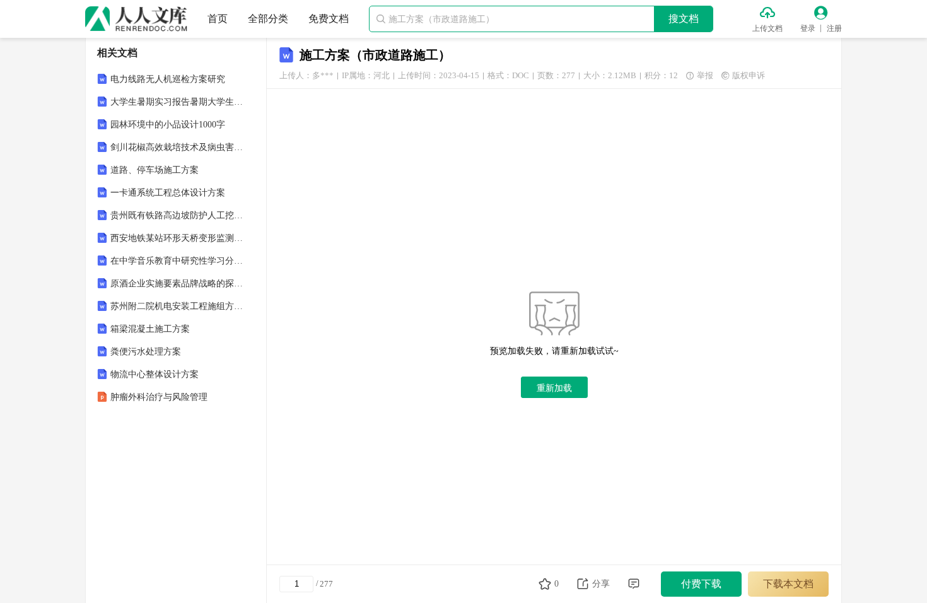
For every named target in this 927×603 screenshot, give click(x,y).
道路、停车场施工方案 (154, 170)
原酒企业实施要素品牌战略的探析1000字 (177, 283)
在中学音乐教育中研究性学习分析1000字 (177, 261)
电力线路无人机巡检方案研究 (167, 79)
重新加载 (554, 388)
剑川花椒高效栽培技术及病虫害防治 (177, 147)
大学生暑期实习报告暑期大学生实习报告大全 (177, 102)
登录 (807, 28)
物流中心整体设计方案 (154, 374)
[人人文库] (136, 19)
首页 (217, 18)
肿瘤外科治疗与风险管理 (158, 397)
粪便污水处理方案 (145, 351)
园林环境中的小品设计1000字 (167, 124)
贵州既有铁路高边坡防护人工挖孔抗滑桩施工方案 (177, 215)
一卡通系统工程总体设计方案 (167, 192)
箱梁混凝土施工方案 (150, 329)
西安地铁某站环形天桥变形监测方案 (177, 238)
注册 (834, 28)
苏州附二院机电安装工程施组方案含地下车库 (177, 306)
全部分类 (268, 18)
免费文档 (328, 18)
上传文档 (767, 28)
